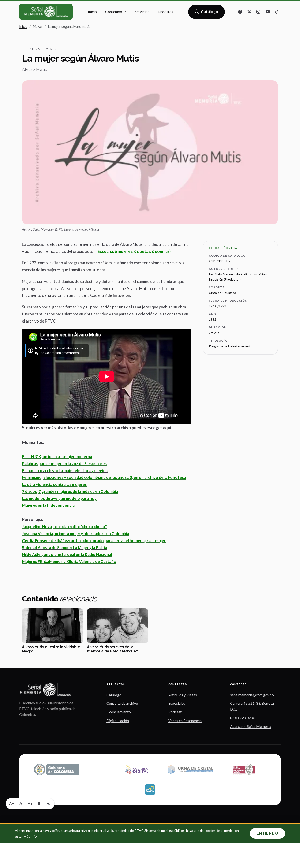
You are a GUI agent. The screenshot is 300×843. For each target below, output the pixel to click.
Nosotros (165, 11)
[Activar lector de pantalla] (49, 803)
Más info (30, 836)
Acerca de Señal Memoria (250, 726)
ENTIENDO (267, 833)
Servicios (142, 11)
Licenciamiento (118, 712)
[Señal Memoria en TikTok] (277, 12)
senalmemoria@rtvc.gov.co (252, 695)
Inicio (92, 11)
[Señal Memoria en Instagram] (258, 12)
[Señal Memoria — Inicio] (46, 12)
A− (11, 803)
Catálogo (210, 13)
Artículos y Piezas (182, 695)
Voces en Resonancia (185, 720)
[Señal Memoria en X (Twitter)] (249, 12)
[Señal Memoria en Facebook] (240, 12)
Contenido (113, 11)
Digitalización (117, 720)
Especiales (176, 703)
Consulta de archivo (122, 703)
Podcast (175, 712)
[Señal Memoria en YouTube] (268, 12)
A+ (30, 803)
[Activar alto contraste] (39, 803)
